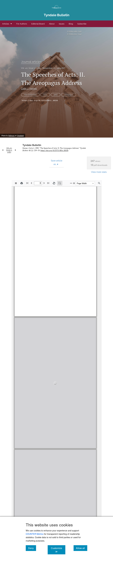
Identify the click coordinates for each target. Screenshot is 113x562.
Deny (32, 548)
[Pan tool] (53, 183)
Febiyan (11, 136)
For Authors (21, 24)
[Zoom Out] (71, 183)
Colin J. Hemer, (29, 88)
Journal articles (31, 62)
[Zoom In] (74, 183)
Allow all (81, 548)
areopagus (68, 95)
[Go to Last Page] (48, 183)
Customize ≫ (58, 549)
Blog (71, 24)
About (51, 24)
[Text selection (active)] (59, 183)
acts (45, 95)
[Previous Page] (31, 183)
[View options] (15, 183)
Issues (61, 24)
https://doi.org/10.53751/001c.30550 (40, 100)
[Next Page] (44, 183)
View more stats (99, 172)
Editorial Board (38, 24)
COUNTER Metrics (34, 533)
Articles (5, 24)
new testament (30, 95)
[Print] (21, 183)
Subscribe (81, 24)
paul (55, 95)
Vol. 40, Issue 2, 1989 (31, 68)
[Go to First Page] (27, 183)
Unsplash (20, 136)
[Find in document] (99, 183)
